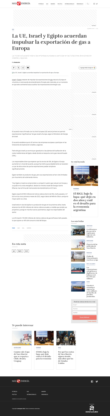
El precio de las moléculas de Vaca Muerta (92, 246)
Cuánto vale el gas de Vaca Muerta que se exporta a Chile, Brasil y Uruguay (22, 356)
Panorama (76, 188)
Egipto (19, 80)
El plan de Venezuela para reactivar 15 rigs (92, 258)
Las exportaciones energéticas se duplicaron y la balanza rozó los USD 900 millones (92, 273)
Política (60, 4)
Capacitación (89, 225)
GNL (23, 228)
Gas (47, 4)
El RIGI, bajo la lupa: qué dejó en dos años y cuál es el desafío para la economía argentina (84, 202)
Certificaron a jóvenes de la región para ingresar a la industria (92, 233)
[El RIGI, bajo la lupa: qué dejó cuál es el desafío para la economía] (44, 338)
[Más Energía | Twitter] (97, 4)
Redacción (17, 62)
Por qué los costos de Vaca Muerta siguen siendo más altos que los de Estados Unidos (66, 357)
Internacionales (69, 4)
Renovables (80, 4)
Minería (53, 4)
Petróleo (41, 4)
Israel (14, 80)
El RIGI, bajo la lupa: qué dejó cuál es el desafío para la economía (43, 355)
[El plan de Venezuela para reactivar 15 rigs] (78, 256)
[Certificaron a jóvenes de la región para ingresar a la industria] (78, 230)
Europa (29, 228)
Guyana (88, 281)
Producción (89, 252)
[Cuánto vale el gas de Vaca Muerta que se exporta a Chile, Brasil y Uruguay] (22, 338)
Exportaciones (90, 240)
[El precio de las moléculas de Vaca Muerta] (78, 244)
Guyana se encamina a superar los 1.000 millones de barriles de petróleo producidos (92, 290)
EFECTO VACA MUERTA (91, 263)
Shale (59, 347)
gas (13, 29)
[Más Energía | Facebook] (94, 4)
